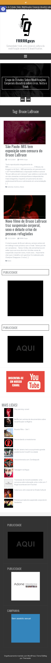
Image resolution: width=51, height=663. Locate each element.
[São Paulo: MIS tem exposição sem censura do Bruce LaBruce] (25, 132)
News (22, 187)
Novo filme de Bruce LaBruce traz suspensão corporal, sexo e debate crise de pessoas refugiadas (26, 227)
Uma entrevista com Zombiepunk (26, 460)
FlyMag (44, 656)
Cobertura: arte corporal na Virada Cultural (30, 490)
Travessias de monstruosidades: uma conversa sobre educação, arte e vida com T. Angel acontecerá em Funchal (30, 482)
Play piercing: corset (21, 409)
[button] (3, 9)
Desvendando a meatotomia (25, 439)
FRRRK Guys (23, 160)
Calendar (10, 187)
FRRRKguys (25, 40)
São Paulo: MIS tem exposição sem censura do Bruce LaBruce (23, 150)
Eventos (16, 187)
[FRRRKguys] (25, 26)
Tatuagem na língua (21, 470)
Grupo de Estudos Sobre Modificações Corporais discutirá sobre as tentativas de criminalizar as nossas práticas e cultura (25, 84)
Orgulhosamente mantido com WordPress (20, 656)
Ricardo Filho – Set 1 (21, 429)
